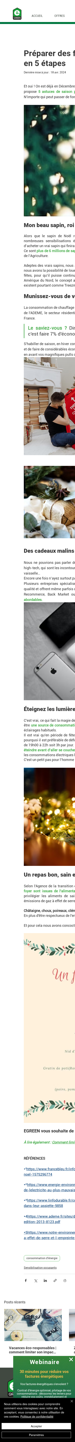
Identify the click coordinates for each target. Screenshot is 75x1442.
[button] (71, 1359)
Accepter (36, 1426)
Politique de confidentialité (36, 1416)
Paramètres (36, 1435)
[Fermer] (69, 1403)
